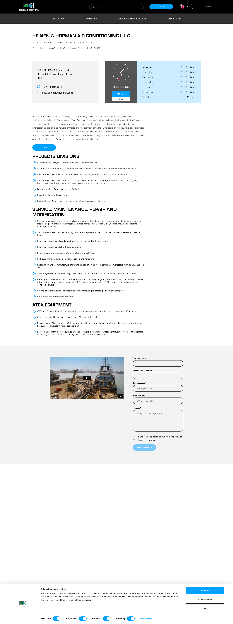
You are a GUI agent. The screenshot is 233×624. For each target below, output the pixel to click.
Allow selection (205, 599)
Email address (139, 383)
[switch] (83, 618)
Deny (205, 608)
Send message (144, 447)
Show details (146, 619)
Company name (140, 358)
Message (137, 408)
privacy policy (172, 436)
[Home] (51, 7)
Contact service (161, 7)
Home (35, 42)
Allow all (205, 591)
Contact (44, 147)
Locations (47, 42)
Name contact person (142, 371)
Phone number (139, 395)
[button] (186, 6)
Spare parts (174, 18)
